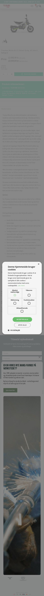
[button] (14, 330)
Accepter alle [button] (22, 319)
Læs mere (21, 285)
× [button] (38, 264)
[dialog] (22, 298)
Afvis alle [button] (22, 325)
